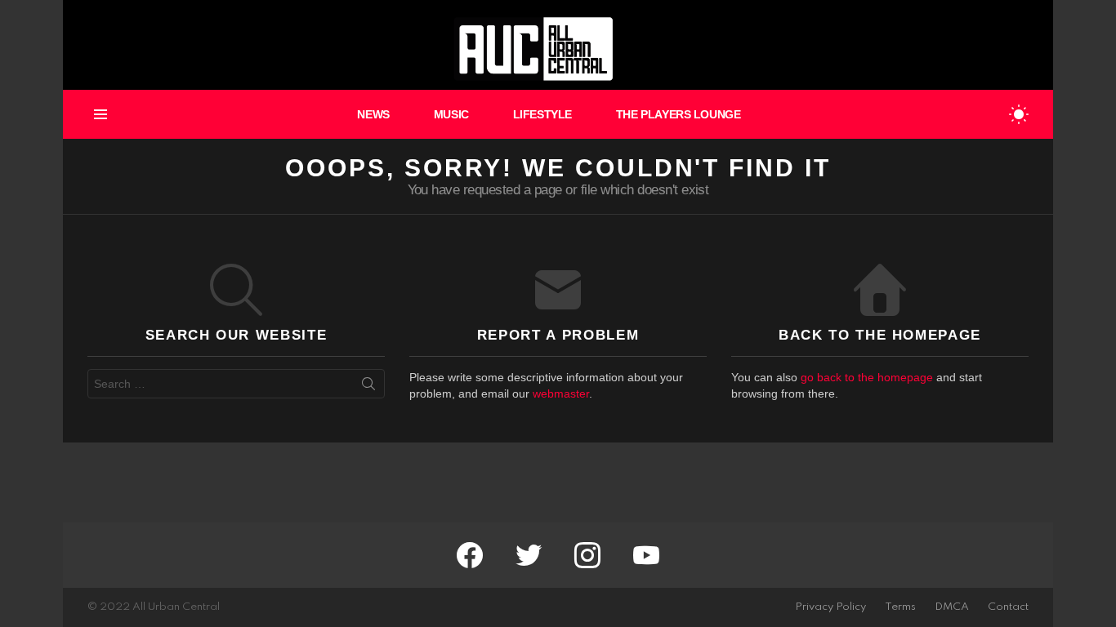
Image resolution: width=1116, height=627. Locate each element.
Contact (1008, 607)
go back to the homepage (867, 377)
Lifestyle (542, 114)
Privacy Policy (830, 607)
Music (451, 114)
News (373, 114)
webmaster (561, 393)
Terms (900, 607)
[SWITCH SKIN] (1019, 114)
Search (368, 387)
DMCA (952, 607)
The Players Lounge (678, 114)
